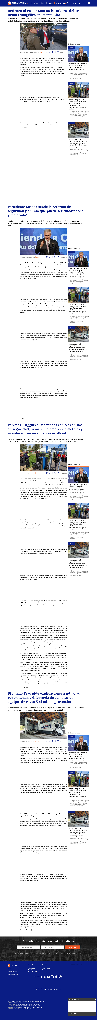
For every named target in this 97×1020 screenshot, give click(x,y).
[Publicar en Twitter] (49, 52)
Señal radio (61, 3)
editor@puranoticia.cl (12, 971)
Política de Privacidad (32, 971)
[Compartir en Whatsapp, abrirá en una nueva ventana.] (55, 52)
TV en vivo (51, 3)
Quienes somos (31, 968)
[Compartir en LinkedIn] (58, 52)
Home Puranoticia (46, 968)
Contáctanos (10, 973)
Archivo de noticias (46, 969)
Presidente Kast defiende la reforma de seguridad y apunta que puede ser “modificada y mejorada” (78, 66)
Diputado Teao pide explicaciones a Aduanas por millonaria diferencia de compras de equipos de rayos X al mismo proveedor (78, 143)
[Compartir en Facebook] (52, 52)
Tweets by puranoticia (76, 965)
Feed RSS (30, 969)
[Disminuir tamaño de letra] (76, 3)
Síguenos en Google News (13, 974)
